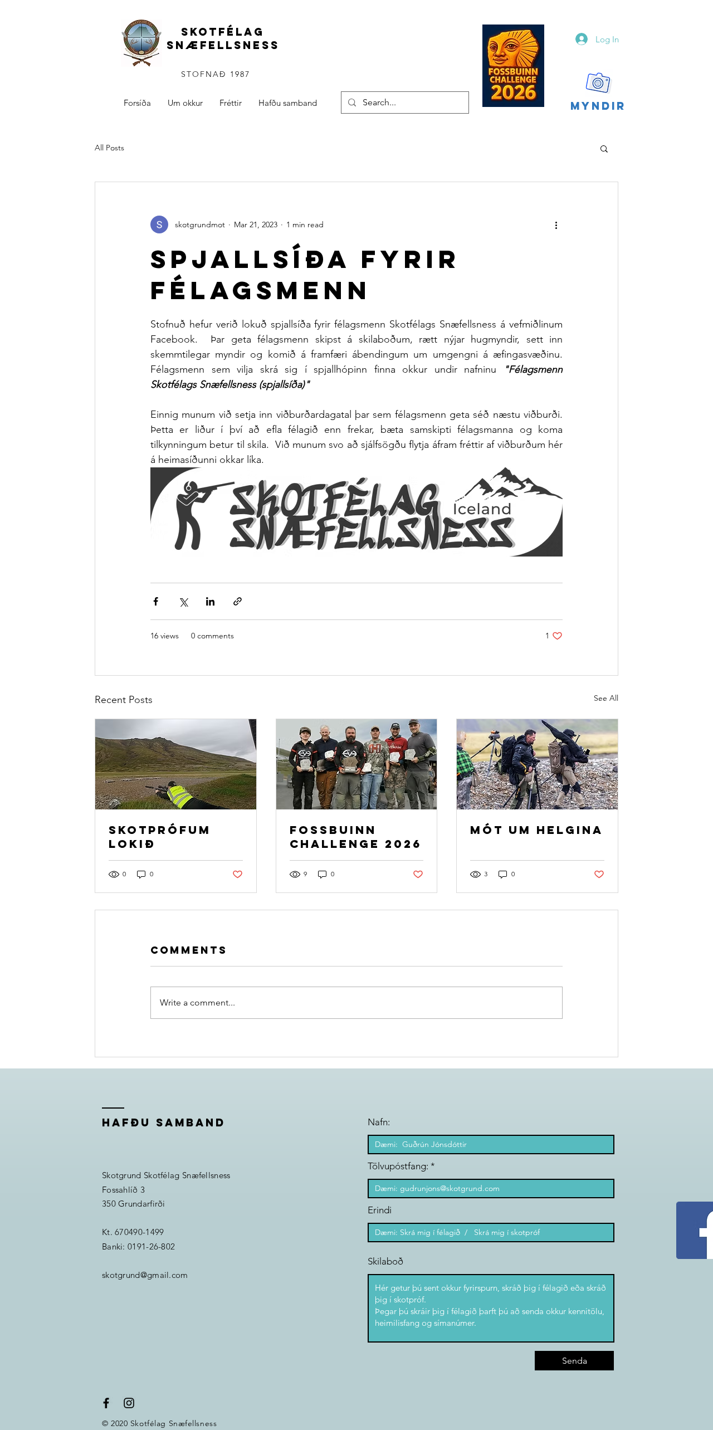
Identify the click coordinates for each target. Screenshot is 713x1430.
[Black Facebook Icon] (106, 1403)
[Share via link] (237, 601)
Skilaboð (385, 1261)
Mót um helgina (536, 830)
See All (606, 698)
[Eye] (513, 66)
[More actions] (556, 224)
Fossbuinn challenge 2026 (356, 837)
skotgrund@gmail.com (145, 1275)
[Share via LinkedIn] (210, 601)
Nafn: (379, 1122)
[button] (604, 148)
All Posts (109, 148)
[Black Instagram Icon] (129, 1403)
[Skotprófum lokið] (175, 764)
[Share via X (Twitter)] (183, 601)
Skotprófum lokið (160, 837)
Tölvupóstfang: (398, 1166)
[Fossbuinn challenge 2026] (356, 764)
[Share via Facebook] (155, 601)
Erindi (380, 1210)
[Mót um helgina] (537, 764)
